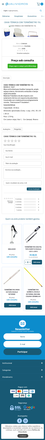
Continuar (23, 436)
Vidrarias (6, 16)
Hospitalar (18, 16)
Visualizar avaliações (23, 53)
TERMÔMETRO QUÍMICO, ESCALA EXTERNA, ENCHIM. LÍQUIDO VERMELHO (33, 293)
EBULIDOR (12, 249)
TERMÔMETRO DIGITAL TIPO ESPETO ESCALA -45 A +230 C (33, 249)
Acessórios (32, 16)
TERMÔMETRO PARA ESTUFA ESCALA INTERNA (12, 292)
